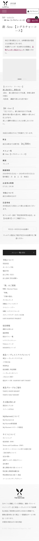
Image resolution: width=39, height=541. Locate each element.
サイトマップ (7, 438)
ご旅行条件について (9, 453)
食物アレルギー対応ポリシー (12, 460)
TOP (3, 17)
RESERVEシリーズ (9, 347)
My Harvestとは (8, 420)
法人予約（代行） (9, 274)
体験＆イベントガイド (10, 304)
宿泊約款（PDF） (9, 441)
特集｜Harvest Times (10, 289)
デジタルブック (8, 300)
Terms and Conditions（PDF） (13, 445)
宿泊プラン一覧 (8, 336)
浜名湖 (13, 4)
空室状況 (6, 263)
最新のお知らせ (8, 329)
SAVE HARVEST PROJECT (12, 318)
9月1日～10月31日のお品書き (18, 229)
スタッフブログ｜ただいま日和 (13, 315)
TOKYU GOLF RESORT (11, 395)
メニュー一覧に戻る (18, 252)
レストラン (10, 17)
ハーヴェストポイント (10, 373)
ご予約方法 (6, 362)
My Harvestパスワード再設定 (13, 427)
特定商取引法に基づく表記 (12, 475)
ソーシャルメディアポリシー (12, 478)
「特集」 (6, 293)
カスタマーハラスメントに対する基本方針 (17, 449)
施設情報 (6, 333)
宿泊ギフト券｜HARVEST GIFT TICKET (17, 380)
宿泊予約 (35, 20)
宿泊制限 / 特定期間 (9, 369)
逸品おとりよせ (8, 405)
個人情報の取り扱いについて (12, 467)
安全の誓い (6, 456)
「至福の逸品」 (8, 296)
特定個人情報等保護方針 (11, 471)
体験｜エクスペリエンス (11, 311)
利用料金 (6, 366)
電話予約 (6, 271)
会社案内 (6, 464)
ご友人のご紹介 (8, 377)
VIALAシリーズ (8, 344)
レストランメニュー (9, 340)
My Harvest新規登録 (10, 423)
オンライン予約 (8, 267)
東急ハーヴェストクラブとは (12, 358)
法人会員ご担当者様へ (10, 278)
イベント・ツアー (9, 307)
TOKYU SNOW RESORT (11, 391)
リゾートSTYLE (8, 409)
